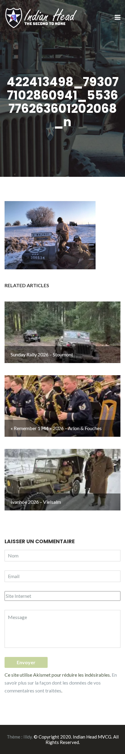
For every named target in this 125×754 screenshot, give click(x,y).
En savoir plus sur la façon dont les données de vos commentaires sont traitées (61, 682)
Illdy (27, 736)
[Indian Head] (42, 17)
